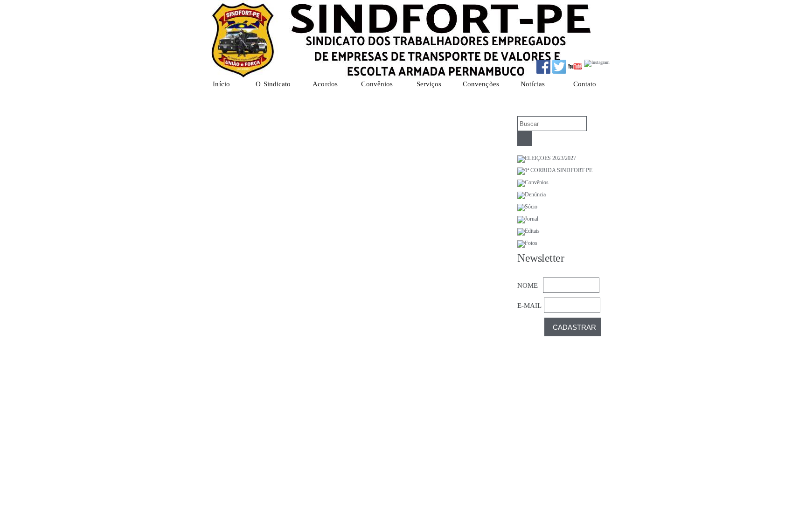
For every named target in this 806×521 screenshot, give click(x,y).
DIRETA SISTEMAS (512, 498)
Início (221, 84)
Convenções (481, 84)
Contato (585, 84)
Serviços (429, 84)
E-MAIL (529, 305)
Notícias (533, 84)
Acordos (325, 84)
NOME (527, 285)
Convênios (377, 84)
